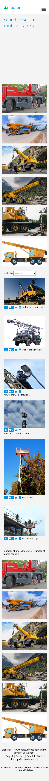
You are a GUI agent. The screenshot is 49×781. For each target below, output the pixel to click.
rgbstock (15, 8)
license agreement (36, 749)
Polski (40, 756)
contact (22, 749)
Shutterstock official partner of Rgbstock (17, 767)
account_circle (20, 307)
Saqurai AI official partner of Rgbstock (32, 768)
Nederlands (30, 759)
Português (16, 759)
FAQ (15, 749)
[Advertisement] (24, 56)
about (31, 752)
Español (31, 756)
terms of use (20, 752)
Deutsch (20, 756)
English (9, 756)
